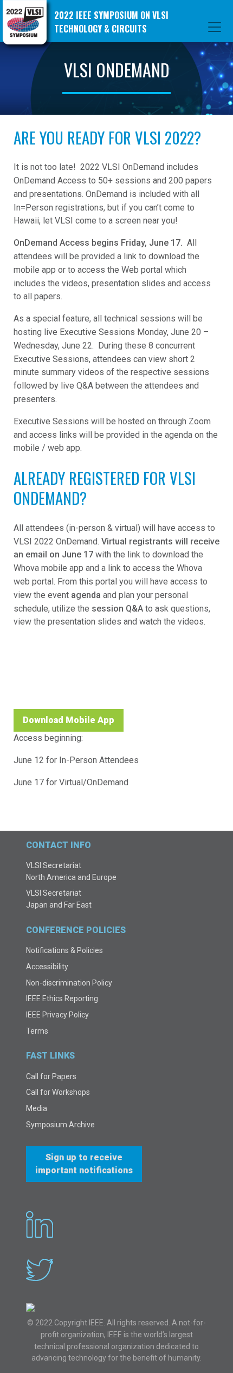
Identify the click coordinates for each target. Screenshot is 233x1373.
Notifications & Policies (64, 950)
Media (36, 1108)
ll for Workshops (62, 1092)
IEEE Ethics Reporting (62, 998)
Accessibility (47, 966)
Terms (37, 1031)
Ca (30, 1092)
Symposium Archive (60, 1124)
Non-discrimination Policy (69, 982)
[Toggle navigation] (214, 27)
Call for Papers (51, 1076)
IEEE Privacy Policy (57, 1014)
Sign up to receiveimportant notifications (84, 1163)
